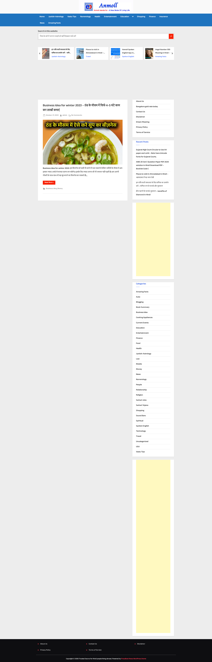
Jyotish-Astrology (56, 16)
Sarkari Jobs (141, 400)
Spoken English (128, 56)
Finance (152, 16)
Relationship (141, 389)
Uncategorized (142, 441)
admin (64, 115)
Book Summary (142, 307)
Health (97, 16)
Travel (88, 56)
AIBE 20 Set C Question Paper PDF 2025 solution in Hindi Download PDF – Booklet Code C (152, 165)
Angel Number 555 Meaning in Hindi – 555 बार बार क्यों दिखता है (164, 51)
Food (138, 343)
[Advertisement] (106, 78)
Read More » (50, 183)
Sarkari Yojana (142, 405)
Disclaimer (140, 116)
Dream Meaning (142, 122)
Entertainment (110, 16)
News (42, 23)
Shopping (141, 16)
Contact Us (140, 111)
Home (42, 16)
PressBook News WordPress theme (133, 659)
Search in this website (48, 31)
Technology (141, 431)
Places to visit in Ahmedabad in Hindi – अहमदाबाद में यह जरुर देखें (95, 51)
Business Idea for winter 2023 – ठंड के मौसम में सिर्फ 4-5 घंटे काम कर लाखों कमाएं (81, 107)
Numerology (85, 16)
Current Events (142, 322)
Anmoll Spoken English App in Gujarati (128, 51)
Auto (138, 297)
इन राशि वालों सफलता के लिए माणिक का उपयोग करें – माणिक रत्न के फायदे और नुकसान (61, 51)
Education (124, 16)
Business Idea (51, 188)
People (139, 384)
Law (137, 359)
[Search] (171, 36)
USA (138, 446)
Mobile (139, 364)
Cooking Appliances (144, 317)
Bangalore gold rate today (147, 106)
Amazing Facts (54, 23)
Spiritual (139, 420)
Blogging (139, 302)
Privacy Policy (142, 127)
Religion (139, 395)
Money (60, 188)
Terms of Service (143, 132)
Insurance (163, 16)
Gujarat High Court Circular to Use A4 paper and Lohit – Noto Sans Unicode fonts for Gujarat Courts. (151, 153)
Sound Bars (141, 415)
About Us (140, 101)
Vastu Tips (71, 16)
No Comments (76, 115)
